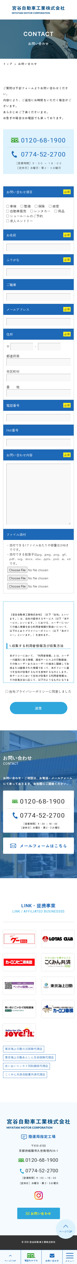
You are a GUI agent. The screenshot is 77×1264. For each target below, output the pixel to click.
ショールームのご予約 (26, 215)
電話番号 (13, 405)
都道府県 (13, 356)
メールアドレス (17, 309)
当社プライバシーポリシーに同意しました (40, 691)
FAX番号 (12, 430)
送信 (38, 708)
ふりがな (13, 259)
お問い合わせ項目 (19, 191)
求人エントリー (21, 220)
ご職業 (11, 284)
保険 (41, 206)
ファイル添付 (16, 534)
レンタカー (42, 211)
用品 (61, 211)
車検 (13, 206)
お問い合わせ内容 (19, 455)
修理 (55, 206)
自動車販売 (18, 211)
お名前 (11, 235)
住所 (9, 334)
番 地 (13, 386)
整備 (27, 206)
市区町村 (13, 371)
